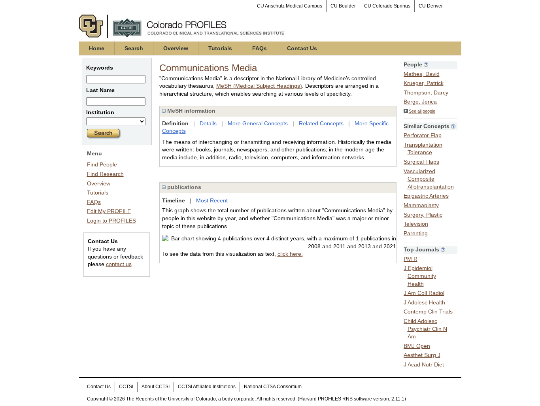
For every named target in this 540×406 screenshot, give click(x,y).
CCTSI (126, 386)
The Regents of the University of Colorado (171, 399)
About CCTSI (156, 386)
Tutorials (220, 48)
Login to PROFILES (111, 220)
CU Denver (431, 6)
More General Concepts (258, 123)
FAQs (259, 48)
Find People (102, 164)
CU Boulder (343, 6)
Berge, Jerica (420, 101)
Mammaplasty (421, 205)
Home (96, 48)
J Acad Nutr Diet (424, 364)
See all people (422, 111)
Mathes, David (422, 74)
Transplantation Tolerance (423, 149)
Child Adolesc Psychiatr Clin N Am (425, 329)
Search (134, 48)
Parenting (416, 233)
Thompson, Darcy (426, 92)
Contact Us (302, 48)
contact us (119, 264)
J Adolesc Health (424, 302)
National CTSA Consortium (273, 386)
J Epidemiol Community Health (420, 276)
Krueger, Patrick (424, 83)
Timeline (173, 200)
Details (208, 123)
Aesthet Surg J (422, 355)
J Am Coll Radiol (424, 293)
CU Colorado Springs (387, 6)
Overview (175, 48)
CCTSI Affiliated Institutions (207, 386)
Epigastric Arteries (426, 196)
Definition (175, 123)
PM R (410, 259)
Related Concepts (321, 123)
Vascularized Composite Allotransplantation (429, 179)
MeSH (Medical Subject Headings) (259, 86)
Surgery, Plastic (423, 214)
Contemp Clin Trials (428, 311)
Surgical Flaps (421, 162)
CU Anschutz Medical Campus (289, 6)
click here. (290, 254)
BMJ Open (417, 346)
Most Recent (212, 200)
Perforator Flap (423, 135)
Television (416, 224)
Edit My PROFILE (109, 211)
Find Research (105, 174)
